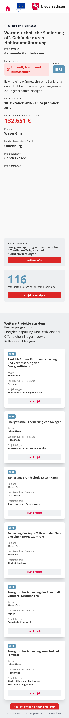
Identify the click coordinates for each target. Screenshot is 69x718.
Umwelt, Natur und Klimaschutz (26, 69)
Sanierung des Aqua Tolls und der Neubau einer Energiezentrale (34, 534)
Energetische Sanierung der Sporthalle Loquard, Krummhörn (34, 594)
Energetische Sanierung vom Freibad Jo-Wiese (33, 653)
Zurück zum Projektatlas (22, 25)
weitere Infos (34, 260)
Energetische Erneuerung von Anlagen (34, 422)
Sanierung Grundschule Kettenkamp (33, 477)
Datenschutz (54, 713)
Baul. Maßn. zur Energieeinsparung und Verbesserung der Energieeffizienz (32, 362)
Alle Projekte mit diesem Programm (34, 706)
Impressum (36, 713)
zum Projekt (34, 401)
